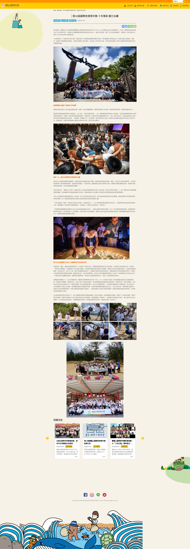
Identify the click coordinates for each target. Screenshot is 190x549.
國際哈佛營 (153, 5)
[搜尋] (184, 1)
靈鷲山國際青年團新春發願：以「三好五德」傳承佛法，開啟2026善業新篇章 (122, 443)
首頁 (54, 10)
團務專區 (186, 5)
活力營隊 (65, 20)
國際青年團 (140, 5)
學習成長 (57, 20)
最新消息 (166, 5)
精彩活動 (73, 20)
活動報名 (176, 5)
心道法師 (130, 5)
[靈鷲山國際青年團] (10, 5)
